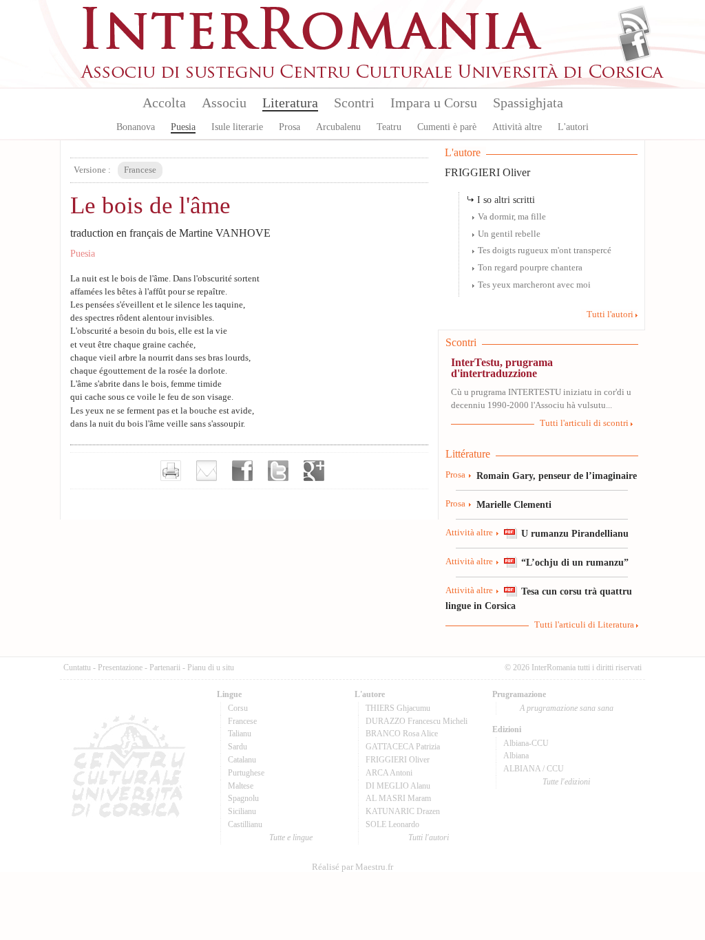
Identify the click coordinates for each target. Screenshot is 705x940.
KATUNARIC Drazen (403, 811)
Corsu (238, 708)
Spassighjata (528, 102)
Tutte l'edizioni (566, 782)
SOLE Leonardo (392, 824)
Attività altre (517, 127)
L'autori (573, 127)
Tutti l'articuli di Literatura (584, 625)
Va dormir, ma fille (512, 217)
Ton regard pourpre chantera (530, 268)
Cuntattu (77, 667)
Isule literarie (237, 127)
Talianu (239, 733)
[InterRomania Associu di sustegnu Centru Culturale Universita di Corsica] (373, 76)
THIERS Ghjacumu (398, 708)
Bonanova (135, 127)
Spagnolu (243, 798)
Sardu (237, 746)
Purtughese (246, 773)
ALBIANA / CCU (533, 768)
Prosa (289, 127)
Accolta (164, 102)
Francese (242, 721)
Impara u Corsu (433, 102)
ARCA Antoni (389, 773)
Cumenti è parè (446, 127)
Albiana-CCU (526, 743)
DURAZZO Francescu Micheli (416, 721)
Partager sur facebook (242, 471)
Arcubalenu (338, 127)
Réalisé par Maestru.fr (352, 867)
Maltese (240, 786)
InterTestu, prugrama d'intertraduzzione (502, 367)
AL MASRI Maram (398, 798)
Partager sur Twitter (278, 471)
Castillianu (245, 824)
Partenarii (164, 667)
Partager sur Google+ (314, 471)
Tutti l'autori (610, 314)
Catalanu (242, 760)
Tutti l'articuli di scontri (584, 423)
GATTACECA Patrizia (403, 746)
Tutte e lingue (291, 837)
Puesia (183, 127)
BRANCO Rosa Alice (402, 733)
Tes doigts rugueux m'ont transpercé (544, 250)
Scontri (354, 102)
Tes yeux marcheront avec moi (534, 285)
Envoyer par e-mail (207, 471)
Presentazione (120, 667)
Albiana (516, 755)
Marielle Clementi (513, 504)
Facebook (634, 45)
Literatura (290, 102)
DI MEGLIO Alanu (398, 786)
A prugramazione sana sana (566, 708)
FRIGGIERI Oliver (487, 172)
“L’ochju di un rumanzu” (575, 562)
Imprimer (171, 471)
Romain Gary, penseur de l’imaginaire (556, 475)
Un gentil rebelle (509, 234)
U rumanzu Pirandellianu (575, 533)
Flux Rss (634, 23)
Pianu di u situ (210, 667)
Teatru (389, 127)
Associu (224, 102)
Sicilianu (242, 811)
